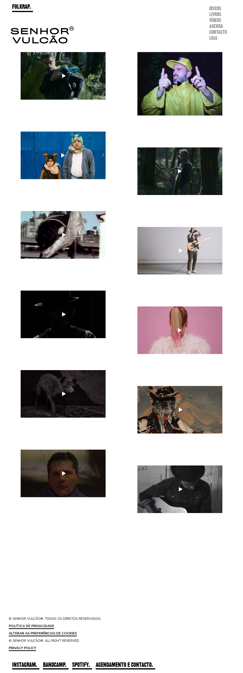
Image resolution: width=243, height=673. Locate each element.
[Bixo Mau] (63, 235)
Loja (213, 38)
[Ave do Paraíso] (179, 171)
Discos (215, 8)
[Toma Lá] (179, 83)
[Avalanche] (63, 314)
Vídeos (215, 20)
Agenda (216, 26)
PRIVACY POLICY (22, 648)
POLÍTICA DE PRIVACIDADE (31, 626)
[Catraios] (63, 155)
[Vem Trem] (63, 394)
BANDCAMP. (54, 664)
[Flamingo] (179, 330)
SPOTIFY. (81, 664)
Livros (215, 14)
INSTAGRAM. (24, 664)
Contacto (218, 32)
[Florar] (63, 76)
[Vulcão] (179, 410)
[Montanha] (63, 473)
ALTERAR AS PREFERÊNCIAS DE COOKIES (43, 633)
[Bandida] (179, 251)
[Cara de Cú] (179, 489)
